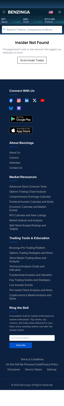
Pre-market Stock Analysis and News (30, 290)
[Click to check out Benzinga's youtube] (42, 100)
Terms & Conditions (32, 359)
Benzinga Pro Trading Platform (27, 247)
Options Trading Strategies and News (31, 253)
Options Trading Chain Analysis (27, 191)
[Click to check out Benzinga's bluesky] (11, 108)
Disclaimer (14, 369)
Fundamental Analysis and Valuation (30, 275)
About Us (14, 152)
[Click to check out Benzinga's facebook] (11, 100)
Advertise (14, 162)
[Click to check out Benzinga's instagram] (19, 100)
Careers (14, 157)
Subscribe (20, 345)
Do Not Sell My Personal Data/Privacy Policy (32, 364)
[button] (51, 12)
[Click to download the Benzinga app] (20, 119)
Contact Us (15, 167)
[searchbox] (34, 29)
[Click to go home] (19, 12)
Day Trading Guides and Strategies (29, 280)
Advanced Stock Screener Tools (28, 186)
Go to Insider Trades (32, 60)
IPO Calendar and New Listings (27, 215)
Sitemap (51, 369)
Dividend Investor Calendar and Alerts (31, 201)
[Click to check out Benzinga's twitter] (34, 100)
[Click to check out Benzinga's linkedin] (26, 100)
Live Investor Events (21, 285)
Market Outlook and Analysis (26, 220)
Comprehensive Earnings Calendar (30, 196)
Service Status (33, 369)
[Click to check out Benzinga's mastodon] (19, 108)
